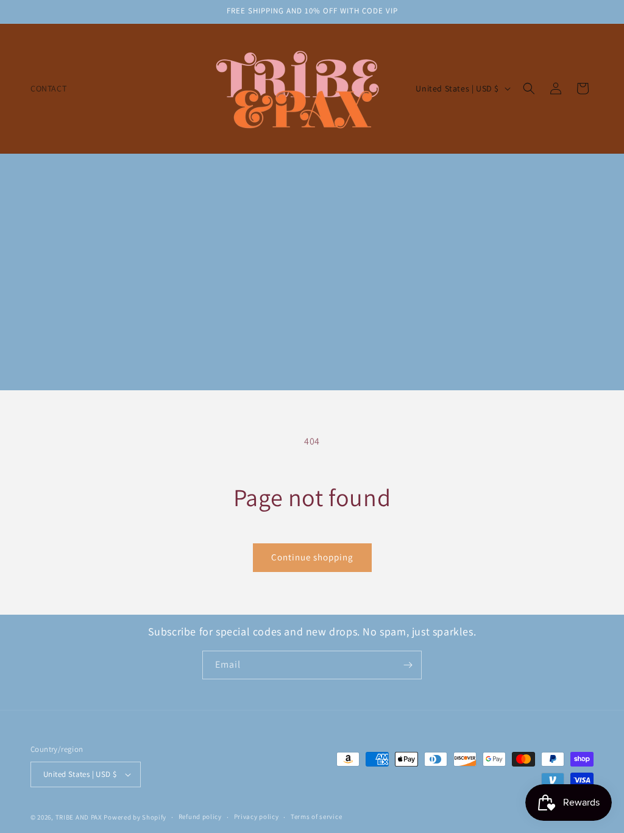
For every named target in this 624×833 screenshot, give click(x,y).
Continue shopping (312, 557)
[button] (529, 88)
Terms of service (316, 816)
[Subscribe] (407, 665)
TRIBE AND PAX (78, 817)
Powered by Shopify (135, 817)
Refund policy (200, 816)
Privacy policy (256, 816)
